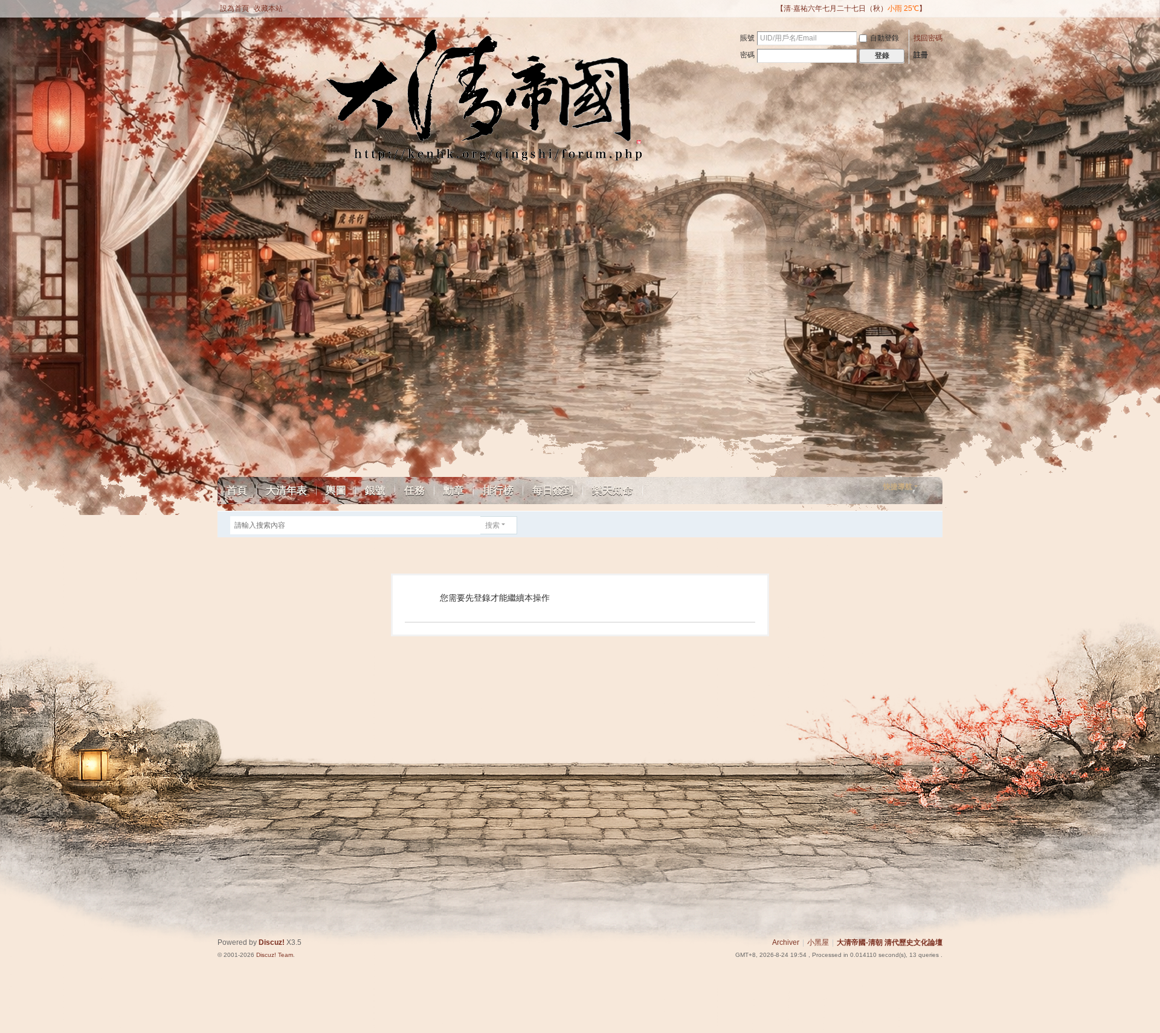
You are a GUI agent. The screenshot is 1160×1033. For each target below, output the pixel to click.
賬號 (747, 38)
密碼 (747, 55)
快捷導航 (897, 486)
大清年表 (286, 490)
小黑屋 (818, 942)
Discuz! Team (274, 954)
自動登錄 (884, 38)
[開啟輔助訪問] (771, 8)
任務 (414, 490)
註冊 (921, 55)
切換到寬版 (937, 13)
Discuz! (272, 942)
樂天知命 (612, 490)
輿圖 (336, 490)
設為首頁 (234, 8)
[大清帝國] (334, 104)
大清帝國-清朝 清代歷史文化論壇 (889, 942)
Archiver (785, 942)
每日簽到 (552, 490)
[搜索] (525, 525)
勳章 (453, 490)
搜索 (492, 525)
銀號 (375, 490)
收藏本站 (268, 8)
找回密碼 (928, 38)
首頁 (237, 490)
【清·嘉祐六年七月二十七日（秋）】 (851, 8)
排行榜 (498, 490)
